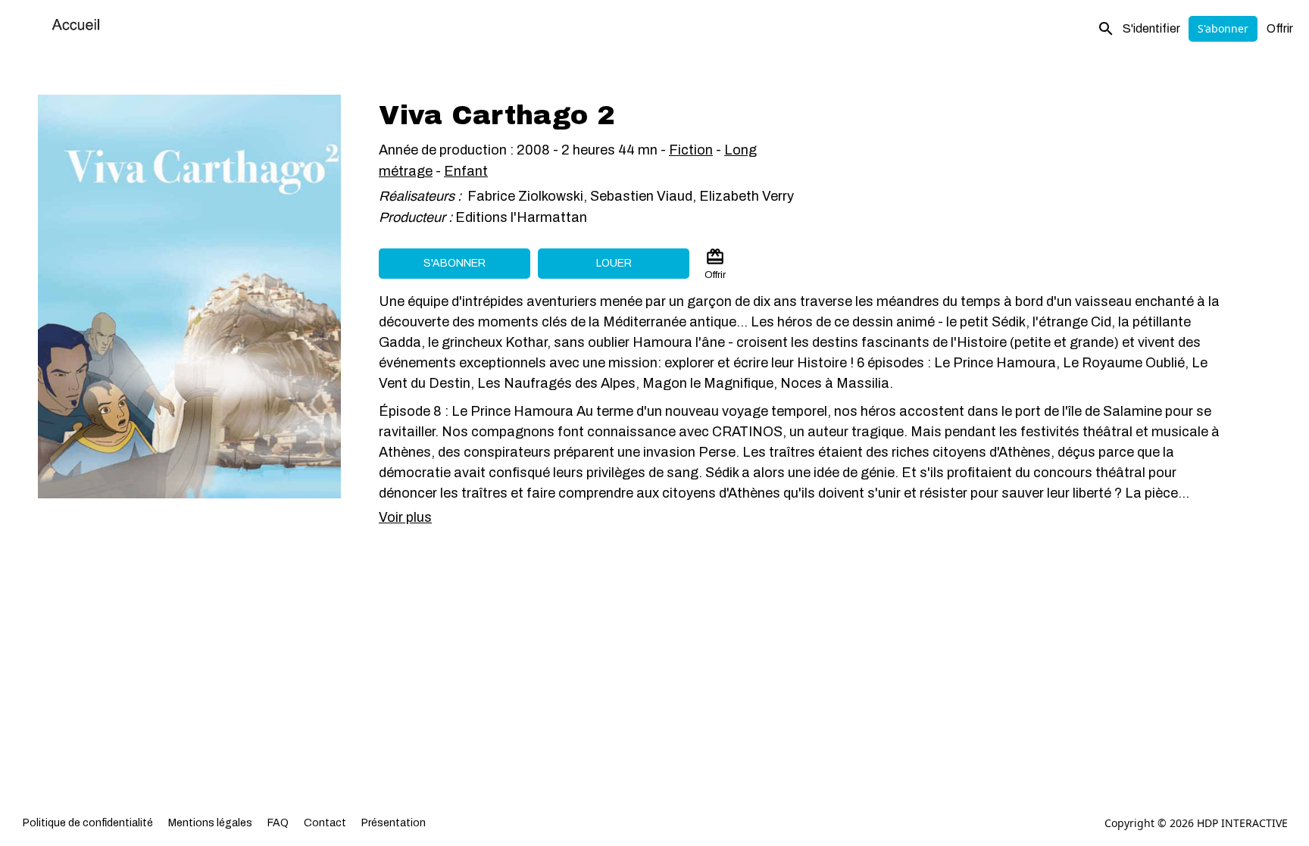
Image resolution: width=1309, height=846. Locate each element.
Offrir (1280, 28)
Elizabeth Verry (746, 196)
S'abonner (1223, 28)
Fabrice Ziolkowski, (527, 196)
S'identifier (1151, 28)
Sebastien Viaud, (644, 196)
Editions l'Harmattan (521, 217)
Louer (614, 263)
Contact (325, 823)
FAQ (278, 823)
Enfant (466, 171)
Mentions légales (210, 823)
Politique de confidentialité (88, 823)
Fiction (691, 150)
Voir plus (405, 517)
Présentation (393, 823)
